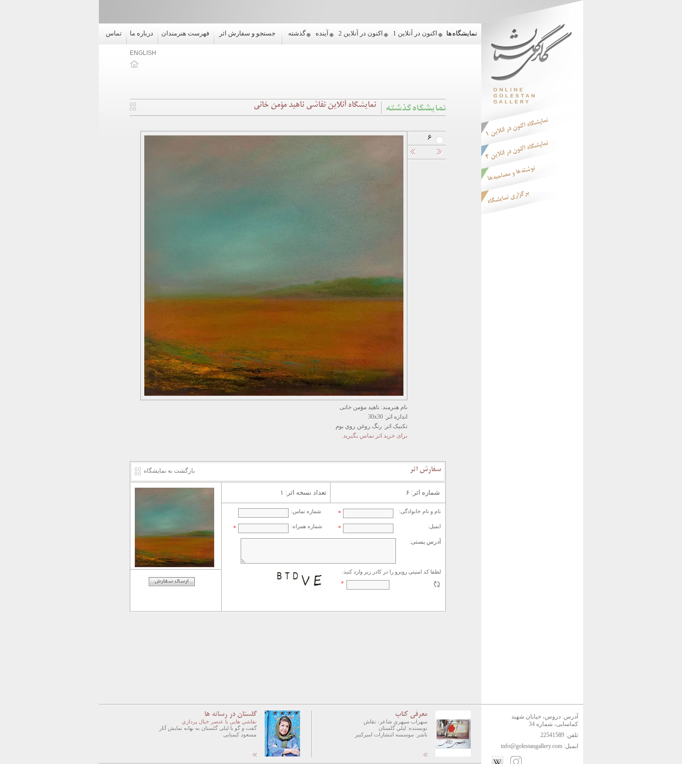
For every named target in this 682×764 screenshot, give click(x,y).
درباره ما (141, 33)
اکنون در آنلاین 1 (415, 33)
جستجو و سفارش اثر (247, 33)
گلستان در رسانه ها (230, 715)
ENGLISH (143, 52)
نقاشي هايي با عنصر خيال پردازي (219, 722)
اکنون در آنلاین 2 (361, 33)
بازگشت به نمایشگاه (169, 470)
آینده (322, 33)
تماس (114, 33)
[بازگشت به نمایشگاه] (133, 108)
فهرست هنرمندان (185, 33)
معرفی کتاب (411, 715)
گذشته (297, 33)
